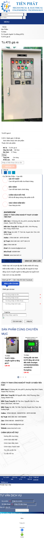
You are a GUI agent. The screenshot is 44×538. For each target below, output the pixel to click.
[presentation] (5, 358)
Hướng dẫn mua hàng (10, 436)
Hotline (22, 537)
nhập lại (29, 321)
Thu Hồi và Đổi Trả (9, 450)
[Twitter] (9, 172)
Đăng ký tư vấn (22, 510)
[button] (2, 22)
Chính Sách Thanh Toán (11, 446)
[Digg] (13, 172)
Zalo (22, 532)
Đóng (4, 155)
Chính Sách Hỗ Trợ (9, 432)
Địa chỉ (2, 507)
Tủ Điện (7, 356)
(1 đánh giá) (9, 138)
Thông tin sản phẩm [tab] (12, 261)
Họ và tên (6, 501)
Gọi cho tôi (9, 166)
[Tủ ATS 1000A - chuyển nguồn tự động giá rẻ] (12, 345)
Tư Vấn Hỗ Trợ (8, 453)
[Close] (2, 145)
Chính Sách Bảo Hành (10, 443)
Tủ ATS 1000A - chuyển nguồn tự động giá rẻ (12, 360)
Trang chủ (22, 523)
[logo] (22, 12)
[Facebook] (5, 172)
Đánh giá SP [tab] (6, 280)
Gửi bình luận (17, 321)
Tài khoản (22, 527)
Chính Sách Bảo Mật (10, 439)
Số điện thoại (7, 504)
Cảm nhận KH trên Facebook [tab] (22, 280)
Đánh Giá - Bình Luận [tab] (33, 261)
